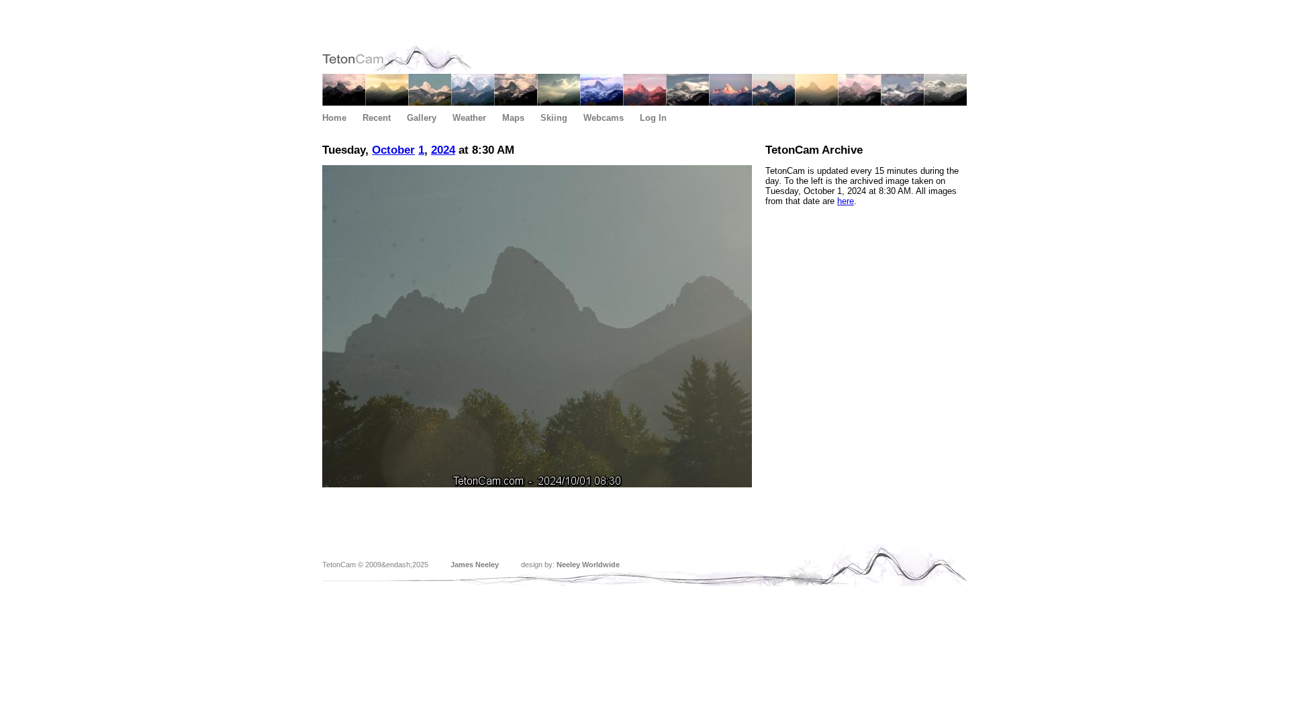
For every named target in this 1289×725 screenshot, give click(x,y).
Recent (377, 118)
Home (334, 118)
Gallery (421, 118)
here (845, 201)
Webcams (603, 118)
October (393, 150)
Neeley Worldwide (588, 565)
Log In (653, 118)
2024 (443, 150)
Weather (469, 118)
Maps (513, 118)
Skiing (553, 118)
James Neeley (474, 565)
